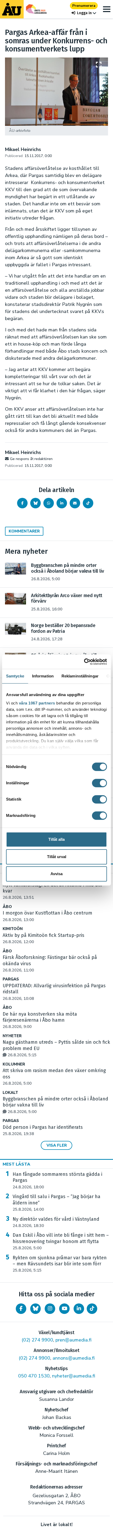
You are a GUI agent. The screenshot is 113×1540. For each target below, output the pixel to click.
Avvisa (56, 873)
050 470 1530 (34, 1376)
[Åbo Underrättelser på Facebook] (21, 1308)
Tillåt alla (56, 839)
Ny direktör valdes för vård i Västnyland (56, 1222)
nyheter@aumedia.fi (73, 1376)
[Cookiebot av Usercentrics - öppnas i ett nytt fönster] (84, 661)
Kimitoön (13, 928)
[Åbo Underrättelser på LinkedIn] (79, 1308)
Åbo (7, 906)
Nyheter (12, 1035)
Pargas (11, 979)
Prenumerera (83, 5)
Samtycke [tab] (15, 676)
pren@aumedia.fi (73, 1340)
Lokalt (10, 1092)
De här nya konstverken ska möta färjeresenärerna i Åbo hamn (40, 1020)
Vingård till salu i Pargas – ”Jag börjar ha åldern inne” (56, 1203)
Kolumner (14, 1064)
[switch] (99, 783)
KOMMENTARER (24, 531)
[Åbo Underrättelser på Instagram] (50, 1308)
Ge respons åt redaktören (31, 458)
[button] (83, 13)
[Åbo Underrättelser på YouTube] (64, 1308)
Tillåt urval (56, 856)
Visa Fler (57, 1145)
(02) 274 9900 (37, 1340)
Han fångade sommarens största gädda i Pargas (57, 1180)
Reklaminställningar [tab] (80, 676)
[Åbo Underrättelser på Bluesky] (35, 1308)
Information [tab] (43, 676)
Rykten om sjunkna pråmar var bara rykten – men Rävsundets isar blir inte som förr (60, 1264)
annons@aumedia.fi (74, 1358)
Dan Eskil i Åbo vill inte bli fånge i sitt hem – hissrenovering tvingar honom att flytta (61, 1241)
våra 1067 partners (37, 703)
